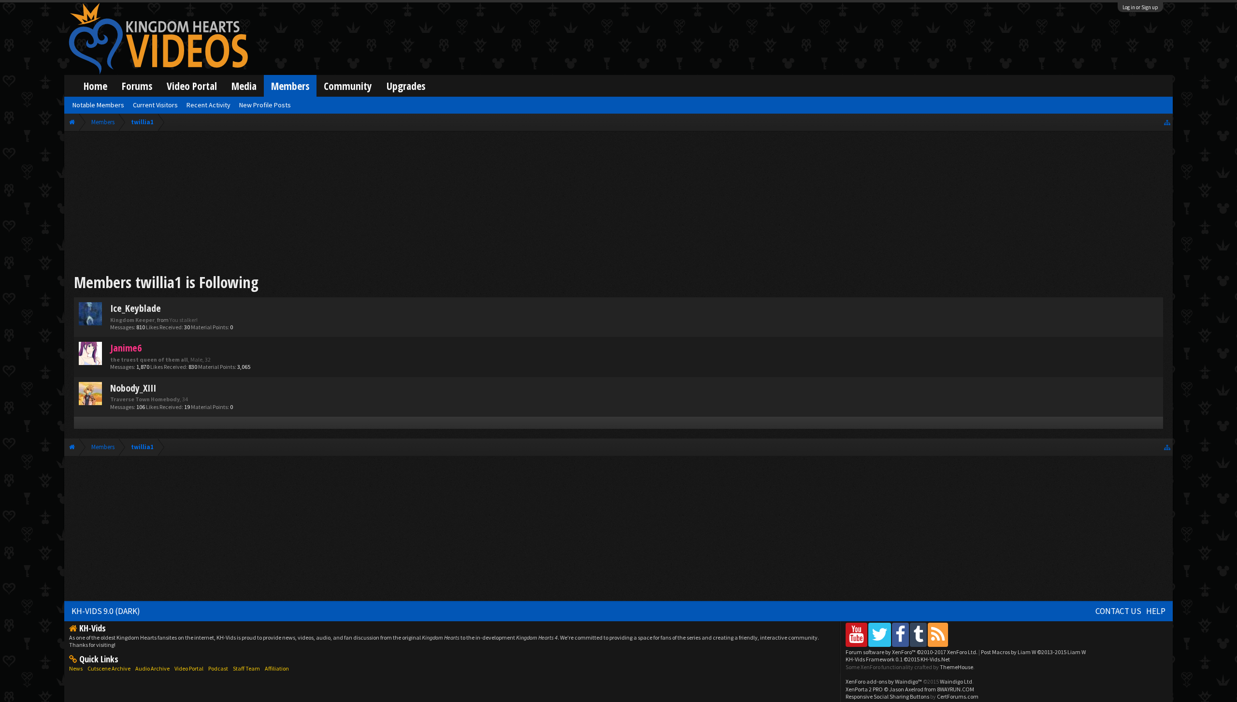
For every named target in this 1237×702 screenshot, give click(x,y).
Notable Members (98, 105)
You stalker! (184, 319)
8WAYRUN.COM (955, 689)
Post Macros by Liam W (1033, 652)
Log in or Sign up (1140, 7)
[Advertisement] (618, 204)
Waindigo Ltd (956, 681)
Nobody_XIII (133, 388)
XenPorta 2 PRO (864, 689)
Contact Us (1118, 611)
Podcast (218, 668)
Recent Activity (208, 105)
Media (244, 86)
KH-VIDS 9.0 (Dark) (106, 611)
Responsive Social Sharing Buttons (887, 696)
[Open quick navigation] (1167, 122)
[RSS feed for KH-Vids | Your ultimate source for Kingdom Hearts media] (938, 634)
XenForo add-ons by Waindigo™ (884, 681)
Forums (137, 86)
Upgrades (406, 86)
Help (1155, 611)
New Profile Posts (265, 105)
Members (290, 86)
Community (348, 86)
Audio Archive (152, 668)
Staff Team (246, 668)
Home (95, 86)
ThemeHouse (956, 667)
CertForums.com (957, 696)
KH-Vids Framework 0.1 (898, 659)
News (76, 668)
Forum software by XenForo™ (912, 652)
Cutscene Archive (108, 668)
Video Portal (192, 86)
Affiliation (277, 668)
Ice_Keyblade (135, 308)
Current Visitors (155, 105)
